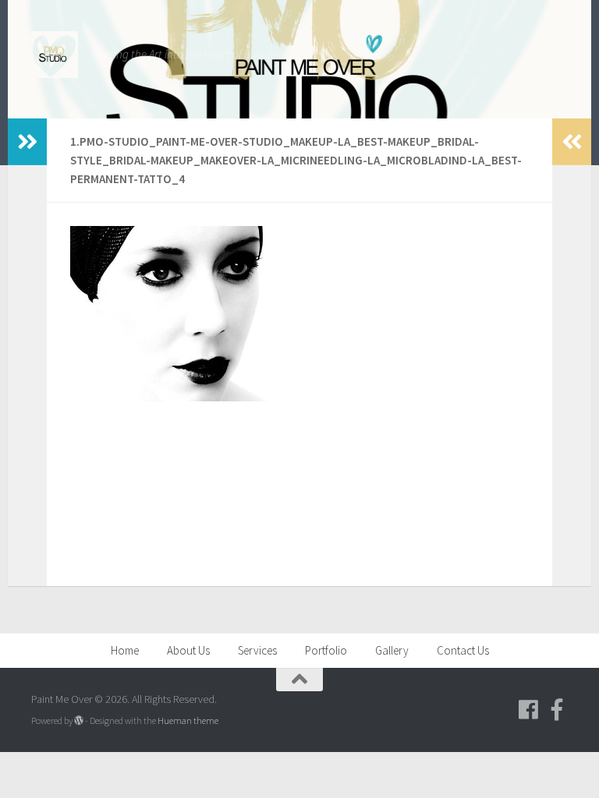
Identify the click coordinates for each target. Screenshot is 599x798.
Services (257, 650)
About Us (188, 650)
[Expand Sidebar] (27, 141)
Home (125, 650)
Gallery (392, 650)
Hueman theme (188, 720)
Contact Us (463, 650)
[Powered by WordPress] (78, 721)
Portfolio (326, 650)
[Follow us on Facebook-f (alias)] (557, 710)
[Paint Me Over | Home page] (54, 54)
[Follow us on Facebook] (529, 710)
